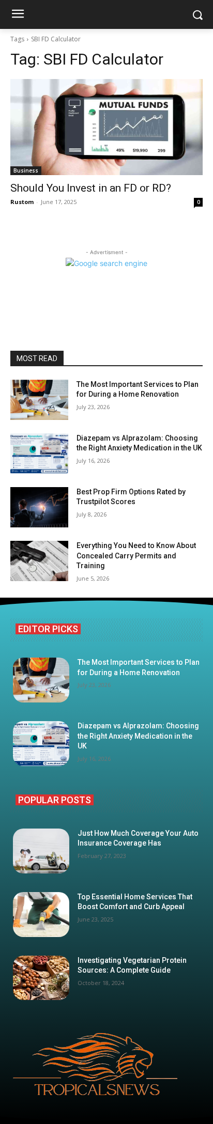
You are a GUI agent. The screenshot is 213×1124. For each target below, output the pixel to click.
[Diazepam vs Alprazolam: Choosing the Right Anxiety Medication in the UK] (39, 453)
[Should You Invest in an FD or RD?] (106, 127)
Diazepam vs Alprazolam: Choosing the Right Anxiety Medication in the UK (138, 736)
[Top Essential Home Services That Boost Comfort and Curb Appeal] (41, 914)
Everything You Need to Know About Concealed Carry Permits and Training (136, 555)
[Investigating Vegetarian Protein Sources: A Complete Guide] (41, 978)
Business (25, 170)
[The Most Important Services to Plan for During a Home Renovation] (39, 400)
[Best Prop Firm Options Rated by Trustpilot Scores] (39, 507)
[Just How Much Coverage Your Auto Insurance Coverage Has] (41, 851)
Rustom (22, 202)
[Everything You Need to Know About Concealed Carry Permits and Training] (39, 561)
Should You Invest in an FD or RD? (90, 188)
